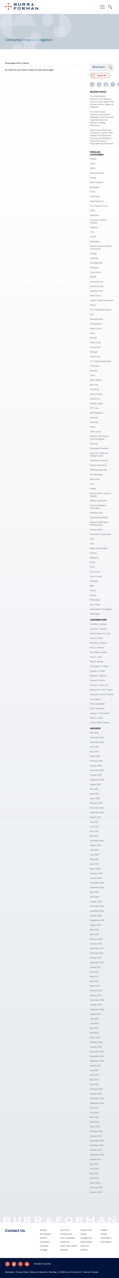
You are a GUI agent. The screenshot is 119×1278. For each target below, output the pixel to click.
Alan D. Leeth (96, 657)
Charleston (45, 1242)
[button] (92, 86)
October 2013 (96, 1150)
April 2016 (94, 1033)
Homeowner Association (100, 534)
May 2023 (94, 752)
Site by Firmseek (90, 1272)
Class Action (95, 272)
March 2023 (95, 756)
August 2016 (95, 1014)
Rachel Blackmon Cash (100, 633)
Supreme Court (96, 291)
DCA (92, 314)
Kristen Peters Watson (99, 722)
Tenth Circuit (95, 432)
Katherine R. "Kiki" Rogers (101, 690)
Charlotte (44, 1246)
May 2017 (94, 976)
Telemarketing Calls (98, 470)
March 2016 (95, 1037)
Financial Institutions (99, 517)
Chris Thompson (97, 708)
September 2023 (97, 742)
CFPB (92, 168)
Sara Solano (95, 699)
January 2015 (96, 1094)
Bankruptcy (95, 241)
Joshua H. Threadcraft (99, 713)
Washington (95, 614)
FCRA (92, 192)
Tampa (104, 1234)
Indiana (93, 595)
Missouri (93, 371)
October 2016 (96, 1005)
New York (94, 385)
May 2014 (94, 1117)
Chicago (43, 1250)
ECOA (92, 562)
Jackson (64, 1250)
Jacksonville (86, 1230)
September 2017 (97, 962)
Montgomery (86, 1238)
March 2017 (95, 986)
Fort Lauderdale (67, 1238)
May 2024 (94, 733)
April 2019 (94, 897)
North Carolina (96, 394)
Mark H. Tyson (96, 718)
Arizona (93, 553)
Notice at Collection (38, 1272)
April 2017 (94, 981)
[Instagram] (7, 1264)
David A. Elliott (96, 638)
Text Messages (96, 474)
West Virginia (96, 380)
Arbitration (94, 215)
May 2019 (94, 892)
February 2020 (96, 873)
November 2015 (97, 1056)
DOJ (92, 539)
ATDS (92, 210)
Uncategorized (96, 263)
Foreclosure (95, 196)
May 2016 (94, 1028)
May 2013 (94, 1173)
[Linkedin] (27, 1264)
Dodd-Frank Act (97, 201)
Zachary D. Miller (97, 671)
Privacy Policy (22, 1272)
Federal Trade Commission (101, 300)
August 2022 (95, 784)
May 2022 (94, 789)
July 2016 (94, 1019)
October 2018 (96, 916)
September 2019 (97, 887)
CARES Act (95, 399)
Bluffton (43, 1238)
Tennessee (94, 268)
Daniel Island (66, 1234)
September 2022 (97, 780)
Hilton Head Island (68, 1246)
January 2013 (96, 1192)
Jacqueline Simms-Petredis (102, 694)
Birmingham (45, 1234)
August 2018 (95, 925)
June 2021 (94, 826)
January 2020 (96, 878)
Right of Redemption (99, 548)
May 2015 (94, 1080)
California (94, 258)
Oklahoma (94, 558)
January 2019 (96, 901)
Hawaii (93, 488)
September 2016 (97, 1009)
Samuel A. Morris (97, 680)
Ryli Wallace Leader (98, 652)
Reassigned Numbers (99, 448)
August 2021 (95, 817)
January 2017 (96, 995)
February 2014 (96, 1131)
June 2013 (94, 1169)
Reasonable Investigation (101, 609)
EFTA (92, 567)
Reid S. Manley (96, 662)
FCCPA (93, 237)
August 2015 (95, 1066)
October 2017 (96, 958)
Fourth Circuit (96, 576)
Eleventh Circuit (97, 173)
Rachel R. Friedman (98, 643)
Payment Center (42, 1264)
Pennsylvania (96, 324)
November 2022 (97, 770)
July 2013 (94, 1164)
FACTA (93, 590)
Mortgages (94, 187)
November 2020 (97, 841)
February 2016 (96, 1042)
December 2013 (97, 1141)
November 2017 (97, 953)
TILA (92, 232)
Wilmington (106, 1242)
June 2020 (94, 855)
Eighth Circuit (96, 328)
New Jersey (95, 604)
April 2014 (94, 1122)
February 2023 (96, 761)
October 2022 (96, 775)
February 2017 (96, 991)
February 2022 (96, 803)
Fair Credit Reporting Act (100, 310)
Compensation (96, 530)
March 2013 (95, 1183)
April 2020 (94, 864)
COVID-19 (94, 389)
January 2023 (96, 766)
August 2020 (95, 845)
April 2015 (94, 1084)
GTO (92, 484)
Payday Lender (96, 403)
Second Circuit (96, 282)
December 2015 (97, 1052)
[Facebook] (14, 1264)
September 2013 (97, 1155)
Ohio (92, 544)
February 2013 (96, 1187)
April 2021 (94, 836)
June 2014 (94, 1112)
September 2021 (97, 812)
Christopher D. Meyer (99, 666)
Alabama (94, 227)
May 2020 (94, 859)
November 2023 (97, 737)
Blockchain (94, 479)
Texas (92, 333)
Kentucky (94, 422)
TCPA (92, 164)
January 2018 (96, 944)
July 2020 (94, 850)
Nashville (84, 1246)
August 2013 (95, 1159)
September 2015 (97, 1061)
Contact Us (15, 1230)
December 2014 (97, 1098)
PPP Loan (94, 408)
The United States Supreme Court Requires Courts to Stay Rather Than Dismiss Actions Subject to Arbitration (102, 101)
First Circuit (95, 572)
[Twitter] (20, 1264)
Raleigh (104, 1230)
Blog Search (99, 67)
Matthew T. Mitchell (98, 676)
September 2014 (97, 1103)
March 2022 (95, 798)
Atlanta (43, 1230)
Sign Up (101, 76)
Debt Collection (96, 182)
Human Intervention (98, 465)
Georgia (93, 253)
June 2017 (94, 972)
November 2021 (97, 808)
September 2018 (97, 920)
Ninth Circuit (95, 296)
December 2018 (97, 906)
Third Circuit (95, 342)
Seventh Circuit (96, 286)
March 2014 (95, 1127)
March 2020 (95, 869)
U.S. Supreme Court (98, 206)
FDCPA (93, 159)
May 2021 (94, 831)
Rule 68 (93, 338)
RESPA (93, 277)
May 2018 (94, 930)
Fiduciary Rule (96, 513)
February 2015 (96, 1089)
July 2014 (94, 1108)
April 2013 (94, 1178)
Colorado (94, 417)
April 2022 (94, 794)
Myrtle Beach (86, 1242)
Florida (93, 178)
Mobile (83, 1234)
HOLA (92, 427)
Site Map (52, 1272)
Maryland (94, 581)
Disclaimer (9, 1272)
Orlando (84, 1250)
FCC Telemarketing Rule (100, 361)
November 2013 (97, 1145)
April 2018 (94, 934)
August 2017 (95, 967)
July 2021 (94, 822)
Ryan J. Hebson (97, 647)
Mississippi (95, 600)
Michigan (94, 352)
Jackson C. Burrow (98, 629)
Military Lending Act (98, 501)
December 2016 (97, 1000)
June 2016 (94, 1023)
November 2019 (97, 883)
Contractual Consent (99, 460)
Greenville (64, 1242)
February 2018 (96, 939)
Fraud (92, 375)
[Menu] (102, 7)
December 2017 (97, 948)
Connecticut (95, 347)
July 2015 (94, 1070)
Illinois (93, 305)
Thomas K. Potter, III (99, 685)
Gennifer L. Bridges (98, 624)
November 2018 (97, 911)
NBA (92, 586)
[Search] (110, 7)
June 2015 (94, 1075)
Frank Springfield (97, 704)
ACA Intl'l (94, 444)
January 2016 (96, 1047)
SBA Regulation (96, 413)
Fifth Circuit (95, 357)
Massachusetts (96, 319)
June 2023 (94, 747)
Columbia (64, 1230)
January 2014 (96, 1136)
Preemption (95, 366)
